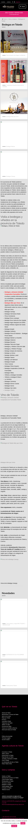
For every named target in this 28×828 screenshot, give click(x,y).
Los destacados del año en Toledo (10, 762)
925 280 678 (6, 816)
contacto (9, 2)
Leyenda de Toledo (6, 721)
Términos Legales (6, 738)
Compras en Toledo (6, 787)
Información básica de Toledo (9, 729)
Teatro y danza (5, 753)
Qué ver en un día (6, 716)
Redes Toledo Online (7, 763)
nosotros (3, 2)
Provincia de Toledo (6, 726)
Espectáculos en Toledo (7, 757)
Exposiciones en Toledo (7, 755)
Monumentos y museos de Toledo (10, 714)
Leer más (14, 826)
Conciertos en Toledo (7, 752)
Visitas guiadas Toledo (7, 786)
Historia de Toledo (6, 712)
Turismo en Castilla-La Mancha (9, 728)
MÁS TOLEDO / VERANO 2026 (14, 12)
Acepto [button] (22, 823)
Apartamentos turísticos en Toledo (10, 777)
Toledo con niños (6, 724)
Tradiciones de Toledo (7, 723)
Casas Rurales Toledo (7, 779)
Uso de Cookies (6, 739)
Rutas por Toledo (6, 717)
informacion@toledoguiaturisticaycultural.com (13, 804)
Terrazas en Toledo (6, 782)
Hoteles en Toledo (6, 776)
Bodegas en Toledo (6, 784)
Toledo (8, 186)
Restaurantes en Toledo (7, 781)
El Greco (4, 719)
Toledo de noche (6, 789)
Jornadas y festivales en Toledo (9, 758)
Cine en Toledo (5, 760)
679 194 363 (13, 816)
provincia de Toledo (10, 182)
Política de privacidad (7, 736)
